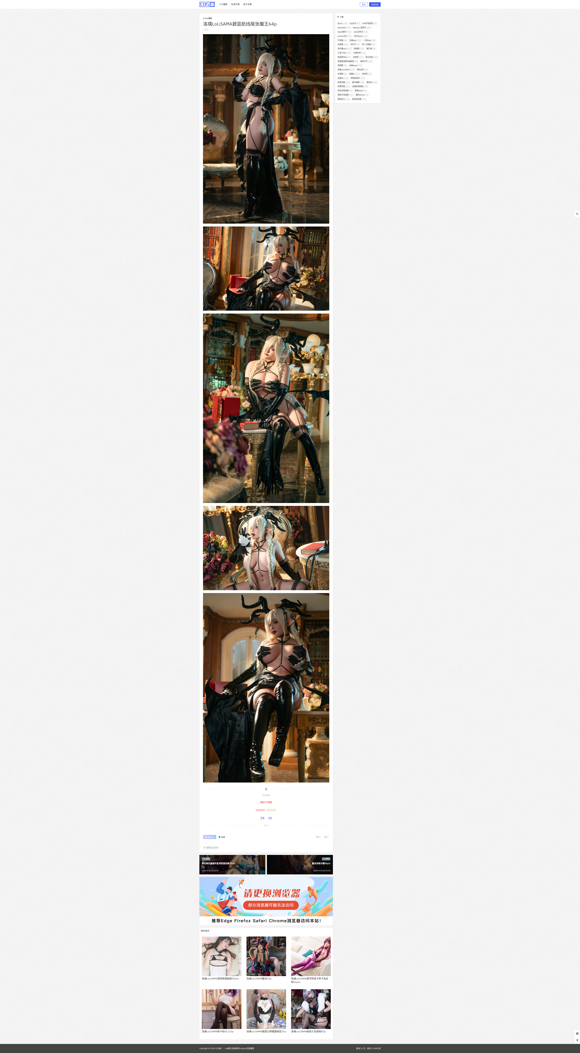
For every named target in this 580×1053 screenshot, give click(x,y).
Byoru (342, 23)
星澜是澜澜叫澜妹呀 (348, 61)
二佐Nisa (370, 40)
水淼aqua (355, 65)
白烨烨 (366, 74)
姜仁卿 (371, 48)
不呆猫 (342, 40)
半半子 (355, 44)
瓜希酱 (342, 74)
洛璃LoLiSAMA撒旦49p (258, 978)
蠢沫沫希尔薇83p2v (321, 863)
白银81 (343, 78)
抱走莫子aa (344, 57)
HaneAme (344, 27)
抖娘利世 (360, 53)
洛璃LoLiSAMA (346, 69)
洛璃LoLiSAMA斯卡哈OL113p (217, 1031)
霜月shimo (362, 95)
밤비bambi (360, 36)
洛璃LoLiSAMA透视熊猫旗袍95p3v (220, 978)
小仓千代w (344, 53)
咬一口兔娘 (368, 44)
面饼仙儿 (344, 99)
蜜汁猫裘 (358, 82)
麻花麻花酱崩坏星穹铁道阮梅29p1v (218, 863)
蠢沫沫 (372, 82)
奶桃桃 (359, 48)
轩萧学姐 (344, 86)
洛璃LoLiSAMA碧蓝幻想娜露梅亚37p (266, 1031)
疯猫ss (354, 74)
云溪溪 (343, 44)
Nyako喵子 (344, 32)
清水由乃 (362, 69)
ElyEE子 (355, 23)
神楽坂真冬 (358, 78)
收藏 (223, 837)
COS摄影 (208, 18)
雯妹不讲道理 (345, 95)
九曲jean (355, 40)
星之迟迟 (372, 57)
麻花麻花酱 (359, 99)
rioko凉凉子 (361, 32)
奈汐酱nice (344, 48)
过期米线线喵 (360, 86)
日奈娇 (358, 57)
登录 (364, 4)
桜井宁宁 (366, 61)
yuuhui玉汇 (345, 36)
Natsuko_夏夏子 (362, 27)
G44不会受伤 (369, 23)
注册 (270, 818)
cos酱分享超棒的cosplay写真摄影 (239, 1048)
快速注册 (375, 4)
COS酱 (218, 1048)
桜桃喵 (342, 65)
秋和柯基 (344, 82)
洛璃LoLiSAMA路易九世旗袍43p (308, 1031)
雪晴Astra (360, 90)
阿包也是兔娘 (345, 90)
